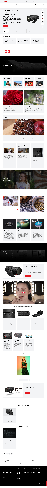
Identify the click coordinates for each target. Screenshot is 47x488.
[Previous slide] (42, 27)
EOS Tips (25, 471)
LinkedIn (39, 473)
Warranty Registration (19, 474)
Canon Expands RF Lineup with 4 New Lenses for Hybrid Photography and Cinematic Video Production (9, 442)
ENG (43, 1)
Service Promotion (33, 473)
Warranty (36, 4)
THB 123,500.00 (6, 12)
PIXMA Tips (25, 473)
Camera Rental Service (19, 479)
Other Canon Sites (42, 483)
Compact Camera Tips (26, 472)
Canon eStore (18, 478)
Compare (17, 31)
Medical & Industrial (35, 1)
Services (20, 4)
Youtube (39, 472)
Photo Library (29, 31)
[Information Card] (13, 271)
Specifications (11, 31)
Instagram (39, 471)
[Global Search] (40, 1)
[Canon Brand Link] (5, 1)
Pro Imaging (27, 1)
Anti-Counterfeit (19, 471)
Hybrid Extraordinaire (29, 387)
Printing (11, 471)
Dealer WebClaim (33, 472)
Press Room (16, 4)
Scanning (11, 472)
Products (4, 4)
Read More (27, 392)
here (16, 400)
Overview (5, 31)
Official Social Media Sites (6, 472)
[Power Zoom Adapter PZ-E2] (9, 415)
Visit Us (3, 473)
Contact (22, 4)
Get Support (23, 31)
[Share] (7, 454)
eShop (43, 4)
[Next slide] (42, 9)
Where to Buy (7, 4)
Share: (4, 453)
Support (39, 4)
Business (31, 1)
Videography (11, 473)
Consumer (24, 1)
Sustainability (4, 471)
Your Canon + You (12, 4)
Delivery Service (33, 471)
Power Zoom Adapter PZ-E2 (31, 266)
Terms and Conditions (5, 478)
